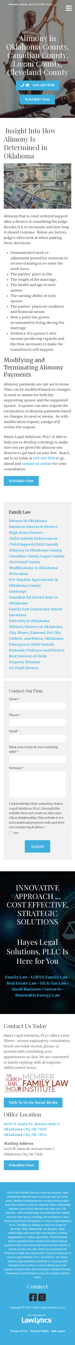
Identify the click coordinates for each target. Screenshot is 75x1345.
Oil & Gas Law (53, 983)
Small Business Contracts (36, 989)
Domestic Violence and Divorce (36, 650)
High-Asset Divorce (26, 532)
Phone (15, 715)
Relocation (18, 574)
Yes (15, 833)
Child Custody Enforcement (33, 538)
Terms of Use (19, 1331)
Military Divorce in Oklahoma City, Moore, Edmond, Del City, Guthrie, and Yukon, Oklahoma (36, 633)
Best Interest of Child (27, 656)
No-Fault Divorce (24, 668)
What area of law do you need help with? (33, 749)
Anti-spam (58, 1331)
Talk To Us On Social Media (33, 1102)
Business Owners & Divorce (33, 527)
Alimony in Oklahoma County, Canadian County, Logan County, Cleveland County (37, 556)
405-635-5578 (43, 85)
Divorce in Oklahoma (28, 521)
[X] (42, 1297)
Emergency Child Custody (31, 644)
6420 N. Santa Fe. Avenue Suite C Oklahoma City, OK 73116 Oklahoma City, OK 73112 (32, 1129)
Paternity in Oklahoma (29, 621)
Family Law (20, 512)
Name (14, 699)
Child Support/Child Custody (34, 544)
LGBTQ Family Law (49, 977)
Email (14, 731)
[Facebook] (33, 1297)
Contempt (17, 591)
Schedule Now (37, 99)
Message (16, 768)
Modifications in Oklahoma (33, 568)
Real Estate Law (21, 983)
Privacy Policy (39, 1331)
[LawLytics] (37, 1319)
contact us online (37, 464)
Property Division (24, 662)
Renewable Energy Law (37, 995)
